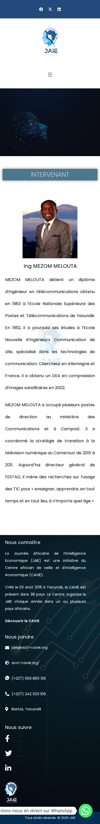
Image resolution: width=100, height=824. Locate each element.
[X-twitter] (50, 9)
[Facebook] (41, 9)
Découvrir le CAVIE (22, 620)
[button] (50, 75)
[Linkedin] (59, 9)
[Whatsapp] (86, 811)
